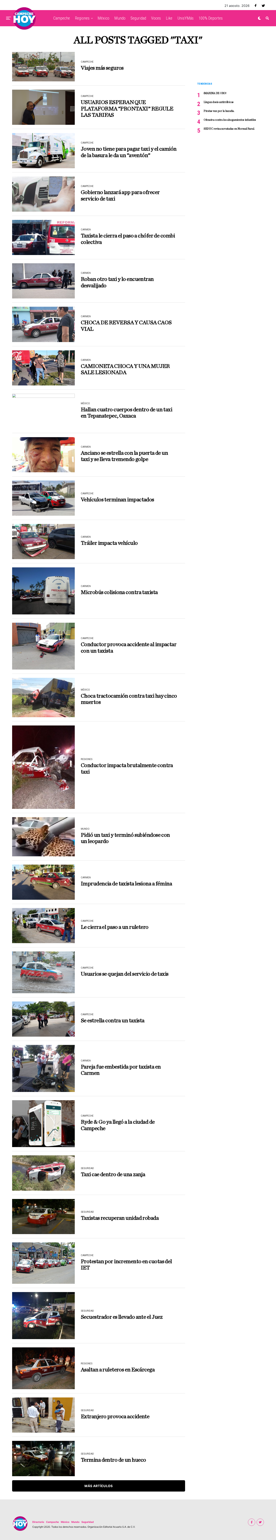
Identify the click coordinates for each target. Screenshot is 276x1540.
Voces (156, 18)
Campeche (61, 18)
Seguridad (138, 18)
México (103, 18)
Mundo (119, 18)
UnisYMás (185, 18)
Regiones (82, 18)
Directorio (38, 1521)
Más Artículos (98, 1486)
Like (169, 18)
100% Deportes (211, 18)
